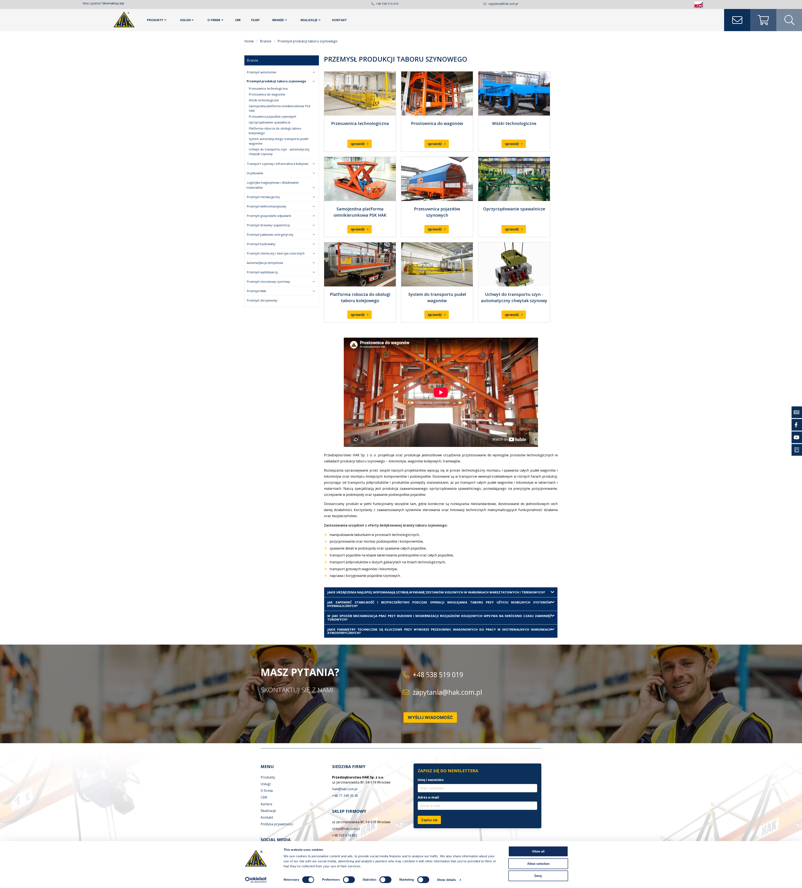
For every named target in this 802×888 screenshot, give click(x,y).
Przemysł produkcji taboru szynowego (276, 81)
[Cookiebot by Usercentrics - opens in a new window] (256, 880)
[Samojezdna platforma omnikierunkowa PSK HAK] (360, 179)
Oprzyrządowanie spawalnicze (270, 122)
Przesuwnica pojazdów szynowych (272, 116)
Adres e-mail (428, 797)
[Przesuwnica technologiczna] (360, 93)
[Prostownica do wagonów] (437, 93)
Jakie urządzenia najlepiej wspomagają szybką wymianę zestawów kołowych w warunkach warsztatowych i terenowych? (436, 592)
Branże (278, 20)
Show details (446, 880)
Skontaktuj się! (113, 3)
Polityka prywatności (277, 824)
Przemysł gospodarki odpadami (269, 216)
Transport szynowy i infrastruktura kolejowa (277, 164)
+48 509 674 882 (344, 835)
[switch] (349, 879)
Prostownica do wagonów (267, 94)
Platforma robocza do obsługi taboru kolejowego (275, 130)
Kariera (266, 804)
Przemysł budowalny (261, 244)
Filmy (255, 20)
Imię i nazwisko (431, 779)
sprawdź (358, 143)
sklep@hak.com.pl (346, 828)
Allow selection (538, 863)
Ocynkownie (255, 173)
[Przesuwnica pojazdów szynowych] (437, 179)
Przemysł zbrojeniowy (262, 300)
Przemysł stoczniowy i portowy (268, 281)
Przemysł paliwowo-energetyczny (270, 234)
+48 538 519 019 (387, 4)
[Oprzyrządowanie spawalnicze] (514, 179)
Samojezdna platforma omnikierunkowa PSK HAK (279, 108)
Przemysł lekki (256, 291)
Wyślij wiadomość (430, 717)
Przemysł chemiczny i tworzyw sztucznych (276, 253)
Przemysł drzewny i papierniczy (268, 225)
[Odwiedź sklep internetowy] (763, 20)
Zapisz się (429, 820)
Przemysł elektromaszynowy (266, 206)
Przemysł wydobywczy (262, 272)
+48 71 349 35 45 (345, 795)
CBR (238, 20)
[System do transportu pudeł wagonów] (437, 264)
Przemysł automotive (261, 72)
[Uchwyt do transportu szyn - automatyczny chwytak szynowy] (514, 264)
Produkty (155, 20)
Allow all (538, 851)
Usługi (185, 20)
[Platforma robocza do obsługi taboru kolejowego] (360, 264)
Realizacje (309, 20)
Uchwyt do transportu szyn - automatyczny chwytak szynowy (279, 151)
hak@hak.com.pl (344, 789)
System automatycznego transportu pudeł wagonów (278, 141)
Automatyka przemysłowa (265, 263)
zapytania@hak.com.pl (503, 4)
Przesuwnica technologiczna (268, 88)
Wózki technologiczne (264, 100)
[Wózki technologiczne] (514, 93)
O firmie (213, 20)
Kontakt (339, 20)
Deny (538, 876)
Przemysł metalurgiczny (263, 197)
